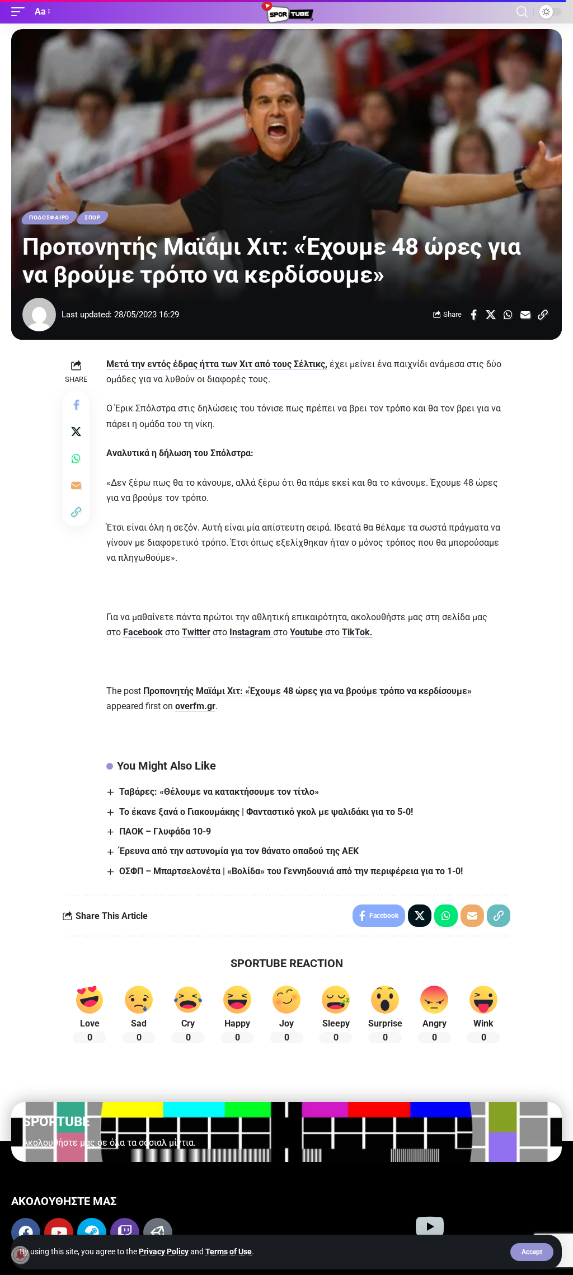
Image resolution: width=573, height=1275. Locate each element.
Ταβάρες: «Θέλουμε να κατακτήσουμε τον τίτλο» (219, 791)
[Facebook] (25, 1232)
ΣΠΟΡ (92, 217)
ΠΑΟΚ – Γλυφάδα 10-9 (165, 831)
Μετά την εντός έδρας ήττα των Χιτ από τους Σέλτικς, (216, 364)
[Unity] (157, 1232)
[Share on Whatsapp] (508, 315)
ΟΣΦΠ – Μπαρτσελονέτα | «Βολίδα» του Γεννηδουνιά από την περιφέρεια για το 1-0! (291, 871)
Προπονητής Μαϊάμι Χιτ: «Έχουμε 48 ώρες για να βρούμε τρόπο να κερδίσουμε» (307, 691)
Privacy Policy (164, 1251)
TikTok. (357, 632)
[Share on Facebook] (473, 315)
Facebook (143, 632)
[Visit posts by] (39, 314)
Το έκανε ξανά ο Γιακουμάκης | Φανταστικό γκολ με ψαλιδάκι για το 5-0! (266, 812)
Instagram (251, 632)
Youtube (306, 632)
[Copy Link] (543, 315)
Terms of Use (228, 1251)
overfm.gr (195, 706)
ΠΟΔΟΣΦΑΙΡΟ (49, 217)
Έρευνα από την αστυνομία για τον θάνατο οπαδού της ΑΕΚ (239, 851)
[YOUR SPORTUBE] (286, 12)
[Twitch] (124, 1232)
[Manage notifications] (20, 1255)
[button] (531, 1252)
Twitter (196, 632)
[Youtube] (58, 1232)
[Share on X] (491, 315)
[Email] (525, 315)
